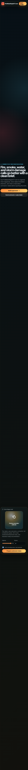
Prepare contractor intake (14, 551)
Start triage (22, 3)
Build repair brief (13, 190)
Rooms (16, 540)
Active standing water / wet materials (13, 547)
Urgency (4, 540)
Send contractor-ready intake (14, 195)
